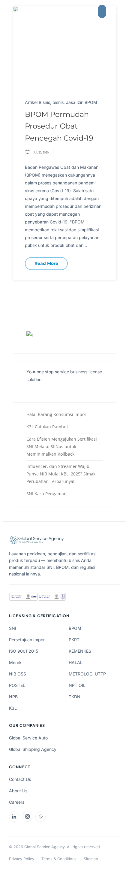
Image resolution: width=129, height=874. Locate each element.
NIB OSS (17, 673)
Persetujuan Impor (27, 639)
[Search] (87, 11)
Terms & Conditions (58, 859)
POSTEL (17, 685)
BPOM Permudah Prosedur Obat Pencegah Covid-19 (59, 126)
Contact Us (20, 779)
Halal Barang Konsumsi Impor (56, 414)
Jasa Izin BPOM (81, 102)
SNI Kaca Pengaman (46, 493)
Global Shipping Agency (32, 749)
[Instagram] (27, 817)
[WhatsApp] (40, 817)
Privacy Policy (21, 859)
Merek (15, 662)
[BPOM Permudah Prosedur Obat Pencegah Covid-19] (64, 47)
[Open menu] (117, 11)
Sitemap (91, 859)
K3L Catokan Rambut (47, 426)
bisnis (58, 102)
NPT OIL (77, 685)
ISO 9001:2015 (23, 651)
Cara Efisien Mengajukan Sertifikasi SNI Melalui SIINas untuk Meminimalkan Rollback (61, 446)
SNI (12, 628)
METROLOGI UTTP (87, 673)
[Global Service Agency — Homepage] (37, 11)
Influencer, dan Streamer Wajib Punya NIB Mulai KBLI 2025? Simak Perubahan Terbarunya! (60, 473)
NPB (13, 696)
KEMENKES (80, 651)
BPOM (75, 628)
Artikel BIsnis (37, 102)
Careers (16, 802)
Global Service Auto (28, 737)
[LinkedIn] (14, 817)
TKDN (74, 696)
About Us (18, 790)
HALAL (75, 662)
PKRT (74, 639)
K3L (13, 708)
